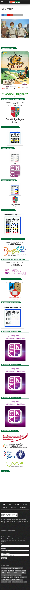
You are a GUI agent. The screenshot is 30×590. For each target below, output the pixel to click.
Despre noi (13, 507)
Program (17, 504)
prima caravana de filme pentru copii (12, 579)
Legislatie (5, 507)
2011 (11, 577)
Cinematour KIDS (17, 568)
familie (4, 573)
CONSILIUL (15, 104)
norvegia (11, 570)
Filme (10, 504)
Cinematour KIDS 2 (20, 570)
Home (4, 504)
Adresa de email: (5, 553)
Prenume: (3, 548)
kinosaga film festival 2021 (9, 575)
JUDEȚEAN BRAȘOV (15, 105)
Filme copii (23, 577)
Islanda (16, 577)
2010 (25, 582)
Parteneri (25, 504)
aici (19, 96)
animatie (9, 573)
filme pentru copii (17, 582)
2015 (9, 582)
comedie (23, 573)
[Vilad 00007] (15, 38)
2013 (20, 575)
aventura (16, 573)
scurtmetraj (5, 577)
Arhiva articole (23, 507)
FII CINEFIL (4, 582)
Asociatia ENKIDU (6, 568)
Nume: (2, 544)
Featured (4, 570)
